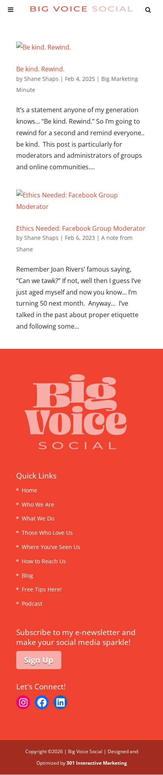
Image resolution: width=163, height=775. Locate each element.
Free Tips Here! (42, 589)
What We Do (38, 518)
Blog (27, 575)
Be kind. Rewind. (40, 69)
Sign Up (38, 659)
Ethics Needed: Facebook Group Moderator (81, 228)
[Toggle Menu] (10, 9)
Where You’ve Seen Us (51, 547)
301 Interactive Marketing (96, 763)
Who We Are (38, 504)
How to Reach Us (44, 561)
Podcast (32, 603)
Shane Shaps (41, 78)
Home (29, 490)
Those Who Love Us (47, 532)
